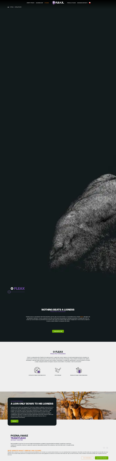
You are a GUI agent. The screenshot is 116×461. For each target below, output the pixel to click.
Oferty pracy (30, 2)
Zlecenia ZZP (39, 2)
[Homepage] (58, 3)
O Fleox (47, 2)
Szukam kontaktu (82, 2)
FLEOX (81, 316)
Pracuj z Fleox (71, 2)
